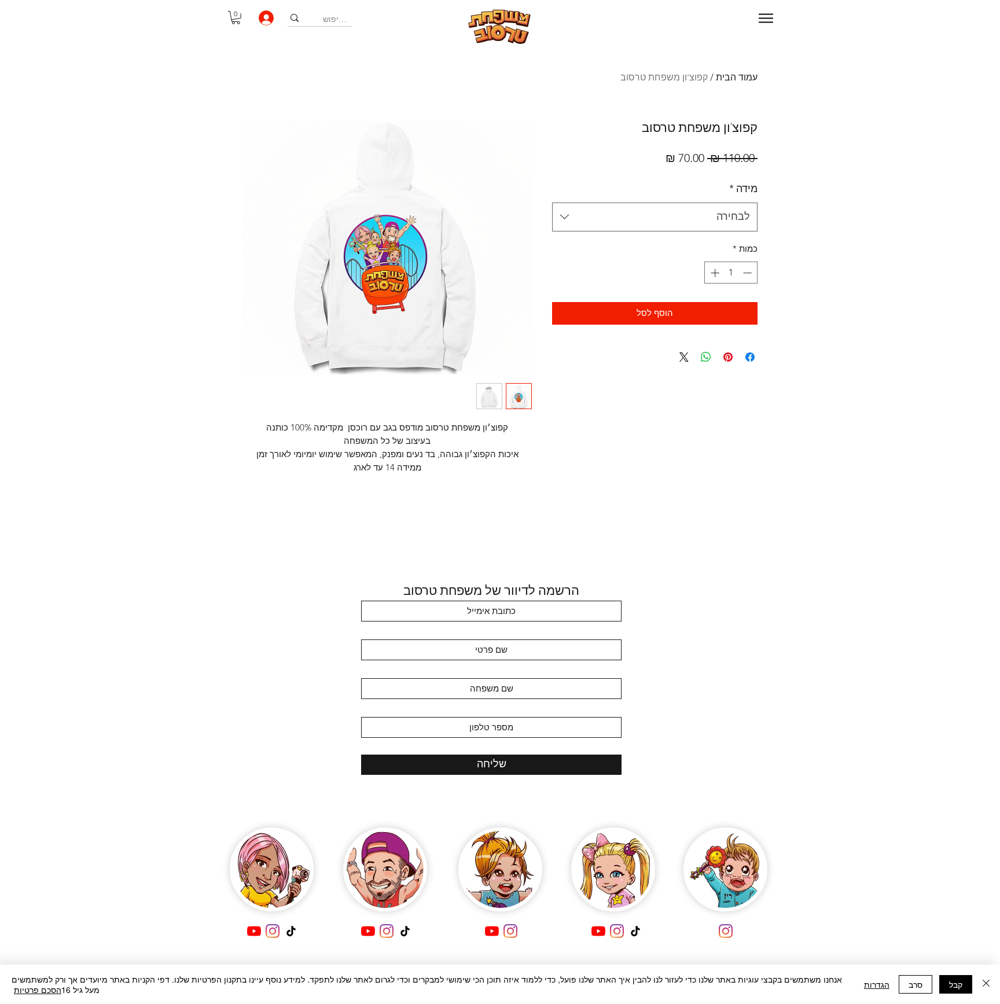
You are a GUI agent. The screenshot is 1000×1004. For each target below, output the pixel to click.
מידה (743, 188)
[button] (236, 17)
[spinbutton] (731, 273)
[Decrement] (748, 273)
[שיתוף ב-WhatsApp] (706, 357)
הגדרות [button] (876, 984)
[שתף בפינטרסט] (728, 357)
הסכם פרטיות (37, 989)
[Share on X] (684, 357)
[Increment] (714, 273)
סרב (915, 984)
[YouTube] (254, 931)
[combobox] (655, 217)
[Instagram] (273, 931)
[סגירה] (986, 984)
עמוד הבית (737, 77)
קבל (955, 984)
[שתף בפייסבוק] (750, 357)
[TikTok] (291, 931)
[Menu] (766, 18)
